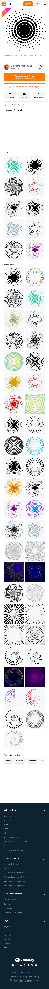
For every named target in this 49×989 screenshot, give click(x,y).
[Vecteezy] (3, 3)
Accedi (37, 4)
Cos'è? (24, 105)
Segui (41, 68)
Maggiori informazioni (14, 110)
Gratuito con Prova (24, 77)
